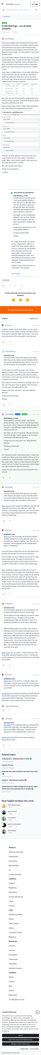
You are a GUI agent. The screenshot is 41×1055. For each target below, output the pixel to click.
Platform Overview (16, 852)
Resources (13, 941)
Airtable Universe (15, 968)
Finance (12, 906)
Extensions (13, 861)
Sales (11, 901)
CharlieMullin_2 (10, 351)
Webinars (12, 937)
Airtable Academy (16, 914)
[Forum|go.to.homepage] (13, 4)
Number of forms (7, 765)
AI (9, 870)
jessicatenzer (12, 811)
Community (13, 959)
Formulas (6, 16)
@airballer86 (6, 693)
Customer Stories (15, 932)
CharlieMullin (9, 39)
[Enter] (3, 10)
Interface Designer (8, 768)
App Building (14, 865)
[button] (2, 5)
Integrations (13, 856)
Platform (12, 847)
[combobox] (20, 10)
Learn (11, 910)
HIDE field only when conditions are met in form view (20, 771)
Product (12, 883)
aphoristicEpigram (14, 824)
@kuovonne (6, 506)
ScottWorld (12, 818)
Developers (13, 955)
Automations (6, 791)
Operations (13, 892)
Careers (12, 981)
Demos (11, 928)
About (11, 977)
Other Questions (7, 761)
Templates (13, 964)
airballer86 (8, 487)
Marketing (13, 888)
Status (11, 990)
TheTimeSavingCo (14, 805)
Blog (10, 986)
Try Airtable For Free (16, 999)
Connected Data (15, 874)
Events (11, 919)
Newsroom (13, 995)
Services (12, 950)
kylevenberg (12, 830)
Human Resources (16, 897)
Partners (12, 946)
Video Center (14, 923)
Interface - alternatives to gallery (13, 780)
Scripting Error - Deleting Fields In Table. (15, 759)
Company (12, 972)
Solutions (12, 879)
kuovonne (8, 325)
